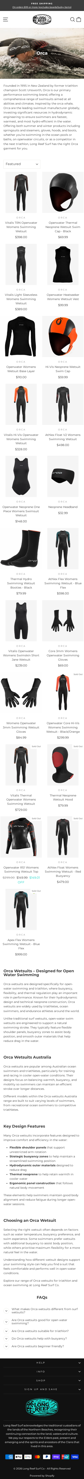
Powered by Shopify (42, 1475)
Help (40, 1362)
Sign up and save (41, 1389)
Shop (41, 1380)
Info (41, 1371)
